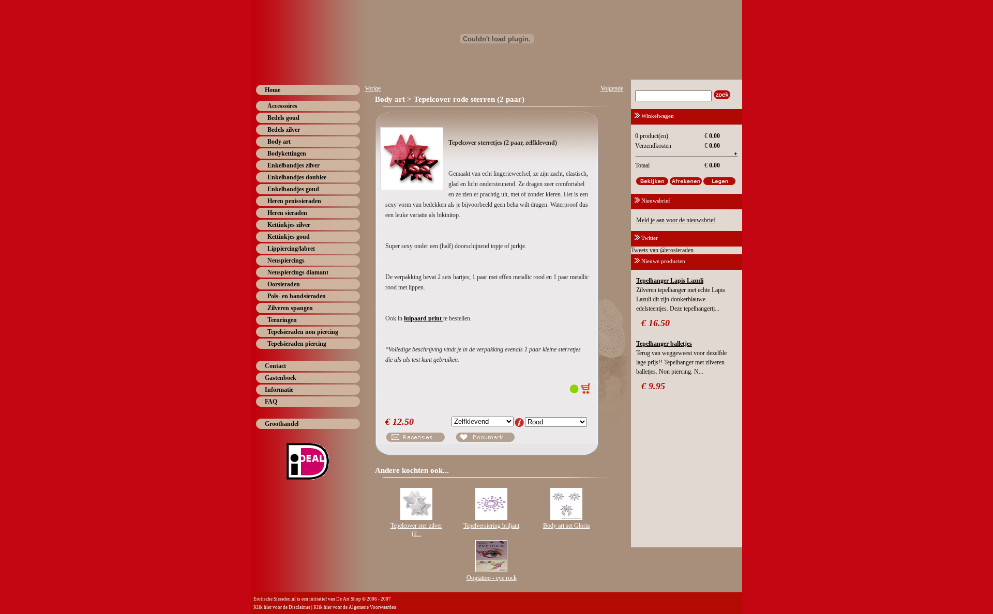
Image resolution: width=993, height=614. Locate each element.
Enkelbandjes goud (293, 189)
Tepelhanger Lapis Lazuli (669, 280)
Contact (275, 366)
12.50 (403, 422)
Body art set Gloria (566, 525)
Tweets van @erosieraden (662, 250)
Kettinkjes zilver (288, 224)
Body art (279, 141)
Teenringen (282, 320)
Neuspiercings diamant (297, 272)
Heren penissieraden (294, 201)
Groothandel (281, 423)
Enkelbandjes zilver (293, 165)
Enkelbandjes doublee (296, 177)
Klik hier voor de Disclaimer (281, 607)
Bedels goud (283, 117)
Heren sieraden (287, 213)
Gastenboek (280, 377)
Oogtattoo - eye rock (492, 577)
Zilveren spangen (290, 308)
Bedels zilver (283, 129)
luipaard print (423, 318)
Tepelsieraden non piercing (302, 331)
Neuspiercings (286, 260)
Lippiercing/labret (291, 248)
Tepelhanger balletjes (664, 343)
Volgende (611, 88)
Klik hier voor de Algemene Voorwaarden (354, 607)
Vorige (373, 88)
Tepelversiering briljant (491, 525)
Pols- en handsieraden (296, 296)
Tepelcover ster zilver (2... (416, 529)
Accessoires (282, 106)
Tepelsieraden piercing (296, 343)
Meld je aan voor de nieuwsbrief (675, 220)
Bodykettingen (286, 153)
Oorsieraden (283, 284)
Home (272, 90)
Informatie (279, 389)
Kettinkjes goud (288, 236)
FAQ (271, 401)
